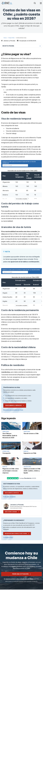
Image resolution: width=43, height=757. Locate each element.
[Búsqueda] (35, 3)
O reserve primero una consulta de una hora (18, 579)
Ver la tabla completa (21, 199)
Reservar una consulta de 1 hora (13, 410)
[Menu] (41, 3)
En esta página (8, 46)
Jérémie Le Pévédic (9, 40)
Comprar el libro (8, 537)
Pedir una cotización (9, 496)
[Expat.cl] (6, 3)
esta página (12, 140)
